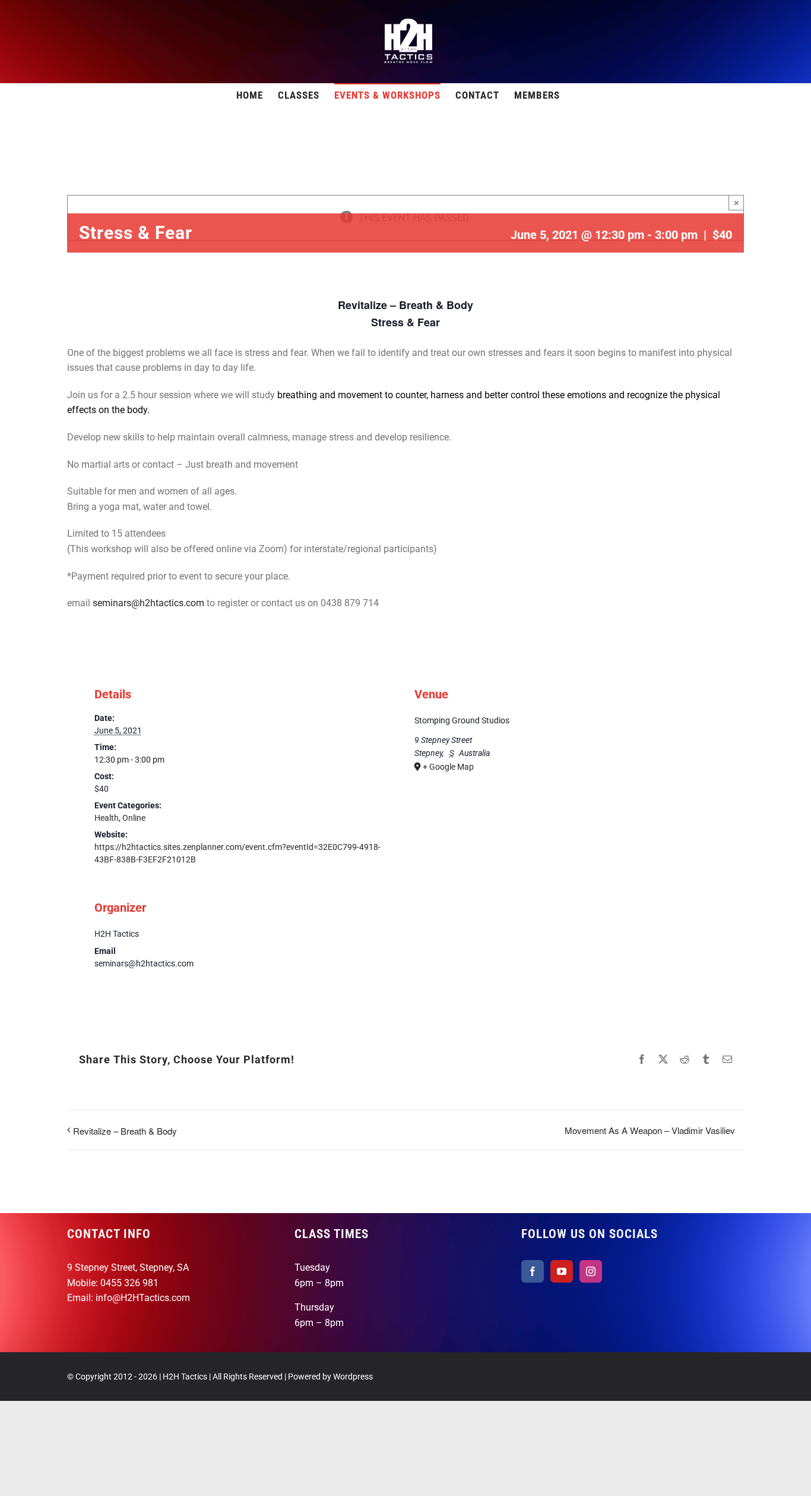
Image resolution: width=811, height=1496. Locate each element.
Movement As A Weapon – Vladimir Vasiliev (650, 1130)
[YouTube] (561, 1271)
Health (106, 818)
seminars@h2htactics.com (148, 603)
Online (133, 818)
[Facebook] (532, 1271)
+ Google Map (448, 766)
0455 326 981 (129, 1283)
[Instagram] (590, 1271)
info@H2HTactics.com (143, 1297)
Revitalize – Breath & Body (125, 1131)
